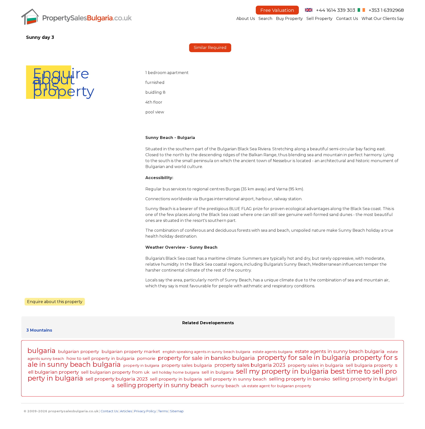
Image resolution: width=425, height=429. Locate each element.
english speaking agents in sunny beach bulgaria (206, 352)
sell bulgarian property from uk (115, 372)
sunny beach (225, 385)
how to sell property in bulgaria (100, 358)
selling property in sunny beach (162, 385)
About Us (245, 18)
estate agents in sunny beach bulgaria (339, 351)
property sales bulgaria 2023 (249, 365)
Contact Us (347, 18)
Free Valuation (277, 10)
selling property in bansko (299, 379)
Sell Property (319, 18)
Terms (163, 411)
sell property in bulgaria (176, 379)
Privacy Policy (145, 411)
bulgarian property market (131, 351)
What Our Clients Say (383, 18)
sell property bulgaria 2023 (117, 379)
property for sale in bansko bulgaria (206, 357)
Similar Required (210, 47)
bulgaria (41, 351)
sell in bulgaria (218, 372)
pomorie (146, 358)
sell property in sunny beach (235, 379)
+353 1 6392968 (386, 10)
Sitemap (177, 411)
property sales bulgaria (187, 365)
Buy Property (289, 18)
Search (265, 18)
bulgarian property (78, 351)
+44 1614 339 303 (335, 10)
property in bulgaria (141, 365)
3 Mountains (39, 330)
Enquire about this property (51, 82)
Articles (126, 411)
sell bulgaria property (369, 365)
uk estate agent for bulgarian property (276, 386)
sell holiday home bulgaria (175, 372)
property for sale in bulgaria (303, 357)
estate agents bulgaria (272, 352)
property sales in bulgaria (315, 365)
